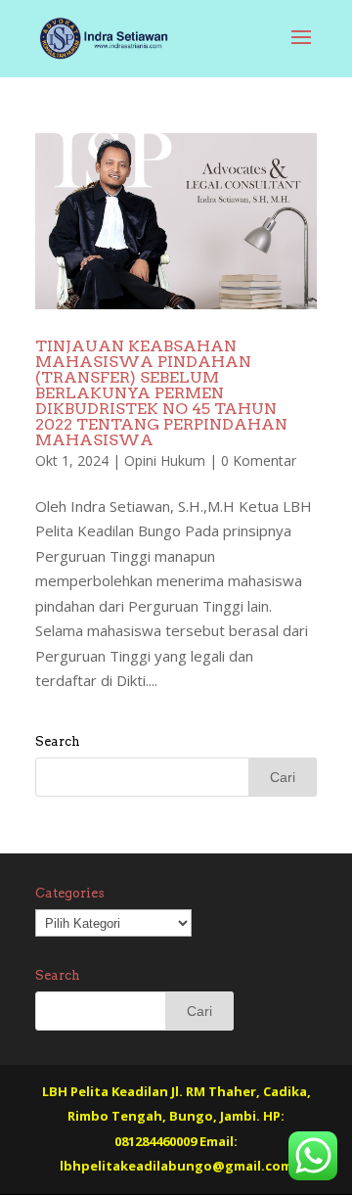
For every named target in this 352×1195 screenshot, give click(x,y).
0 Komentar (258, 460)
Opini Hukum (164, 460)
